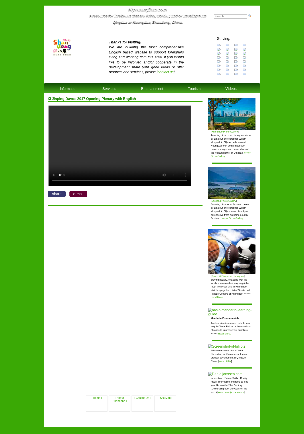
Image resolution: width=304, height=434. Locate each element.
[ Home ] (97, 397)
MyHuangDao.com (151, 425)
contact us (166, 72)
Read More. (217, 297)
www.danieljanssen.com (231, 392)
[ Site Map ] (165, 397)
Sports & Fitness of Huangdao (227, 276)
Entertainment (152, 89)
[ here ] (213, 422)
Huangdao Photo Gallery (224, 131)
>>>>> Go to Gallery (232, 218)
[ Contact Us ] (142, 397)
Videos (231, 89)
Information (68, 89)
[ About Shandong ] (120, 399)
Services (109, 89)
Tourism (194, 89)
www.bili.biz (225, 361)
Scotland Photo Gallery (223, 201)
